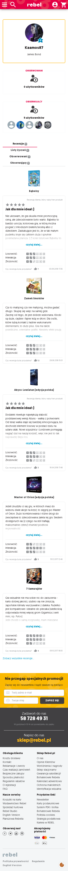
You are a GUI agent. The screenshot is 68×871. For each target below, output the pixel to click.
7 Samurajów (34, 589)
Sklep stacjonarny (46, 769)
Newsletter (43, 799)
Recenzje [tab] (19, 143)
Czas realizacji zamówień (16, 769)
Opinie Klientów (46, 761)
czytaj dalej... (34, 244)
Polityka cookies (46, 814)
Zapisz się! (52, 700)
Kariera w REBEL (45, 822)
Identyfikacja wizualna (49, 788)
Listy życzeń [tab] (19, 150)
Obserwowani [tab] (19, 156)
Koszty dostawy (11, 758)
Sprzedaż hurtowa (13, 807)
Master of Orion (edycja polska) (34, 497)
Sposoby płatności (13, 777)
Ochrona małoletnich (49, 784)
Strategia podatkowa (48, 818)
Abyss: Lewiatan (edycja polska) (34, 390)
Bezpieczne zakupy (13, 773)
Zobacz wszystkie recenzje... (18, 658)
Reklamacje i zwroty (14, 765)
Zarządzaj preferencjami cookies (62, 864)
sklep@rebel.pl (34, 740)
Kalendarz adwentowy (49, 781)
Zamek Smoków (34, 298)
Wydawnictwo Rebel (14, 803)
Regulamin (38, 861)
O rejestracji (9, 784)
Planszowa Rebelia (13, 818)
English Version (11, 814)
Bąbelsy (34, 191)
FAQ (5, 788)
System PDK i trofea (47, 807)
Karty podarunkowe (48, 803)
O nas (40, 758)
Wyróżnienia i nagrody (49, 765)
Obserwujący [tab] (19, 163)
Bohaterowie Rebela (48, 777)
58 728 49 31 (34, 718)
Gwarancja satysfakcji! (49, 773)
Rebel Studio (10, 810)
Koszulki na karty (12, 799)
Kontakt (7, 761)
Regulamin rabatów (14, 781)
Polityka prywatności (16, 861)
